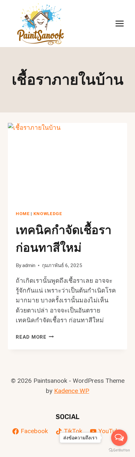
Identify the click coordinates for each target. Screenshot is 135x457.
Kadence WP (71, 391)
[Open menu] (119, 23)
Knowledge (47, 213)
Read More (35, 337)
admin (28, 265)
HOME (23, 213)
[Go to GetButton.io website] (119, 450)
